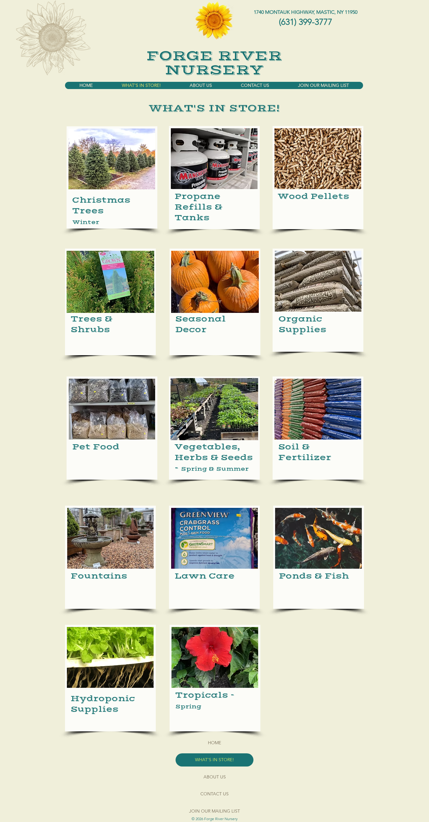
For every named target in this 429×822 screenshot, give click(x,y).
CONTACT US (214, 794)
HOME (214, 743)
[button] (110, 282)
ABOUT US (215, 777)
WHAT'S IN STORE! (214, 759)
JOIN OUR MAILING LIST (214, 811)
